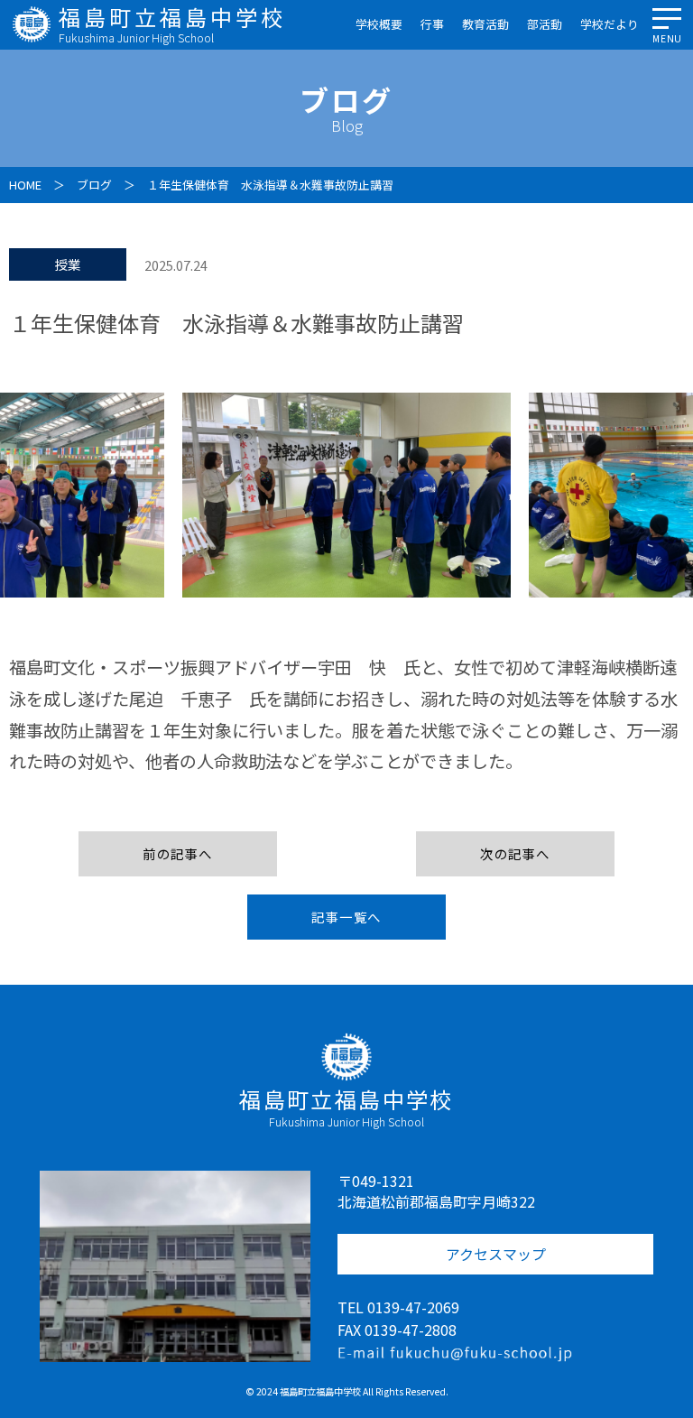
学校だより (609, 23)
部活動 (544, 23)
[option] (346, 495)
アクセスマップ (496, 1254)
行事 (432, 23)
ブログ (94, 184)
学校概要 (379, 23)
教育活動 (485, 23)
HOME (25, 184)
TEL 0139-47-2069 (398, 1307)
